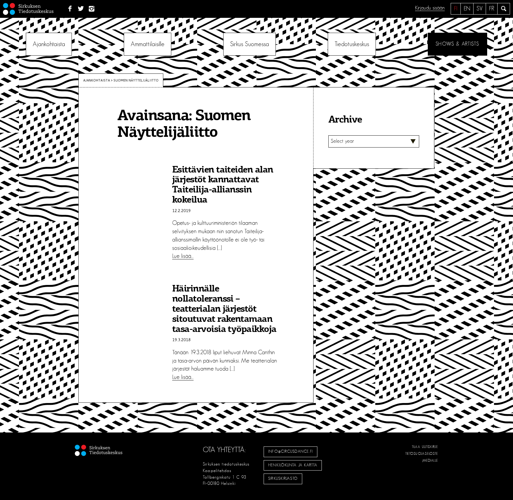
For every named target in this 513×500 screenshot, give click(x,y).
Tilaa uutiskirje (425, 447)
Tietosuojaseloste (421, 453)
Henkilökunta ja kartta (292, 465)
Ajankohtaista (49, 44)
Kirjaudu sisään (430, 8)
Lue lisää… (183, 256)
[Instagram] (91, 9)
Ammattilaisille (147, 44)
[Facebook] (70, 9)
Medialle (430, 460)
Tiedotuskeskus (352, 44)
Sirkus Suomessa (249, 44)
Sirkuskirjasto (283, 479)
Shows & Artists (457, 44)
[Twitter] (81, 9)
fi (455, 9)
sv (479, 9)
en (467, 9)
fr (491, 9)
